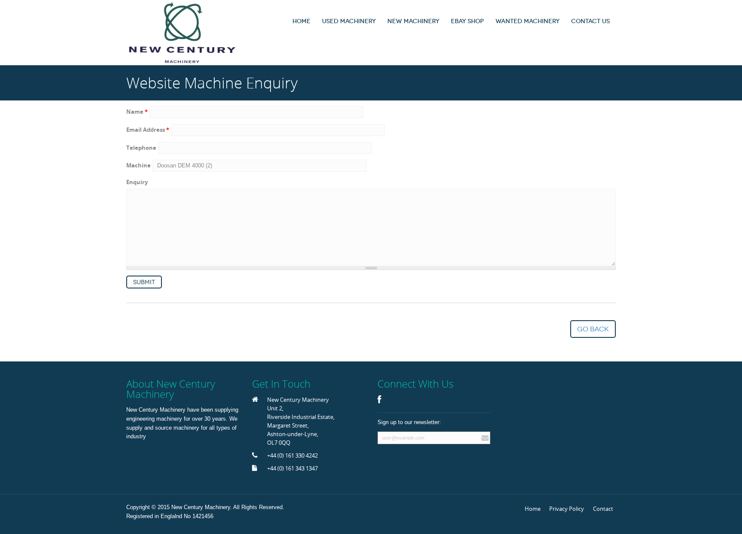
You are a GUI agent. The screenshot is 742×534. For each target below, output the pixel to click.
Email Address (147, 130)
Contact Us (590, 21)
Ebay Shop (467, 21)
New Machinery (413, 21)
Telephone (141, 148)
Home (301, 21)
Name (137, 111)
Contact (603, 509)
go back (593, 329)
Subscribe (484, 438)
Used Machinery (349, 21)
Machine (138, 165)
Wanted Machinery (528, 21)
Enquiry (137, 182)
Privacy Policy (566, 509)
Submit (144, 282)
